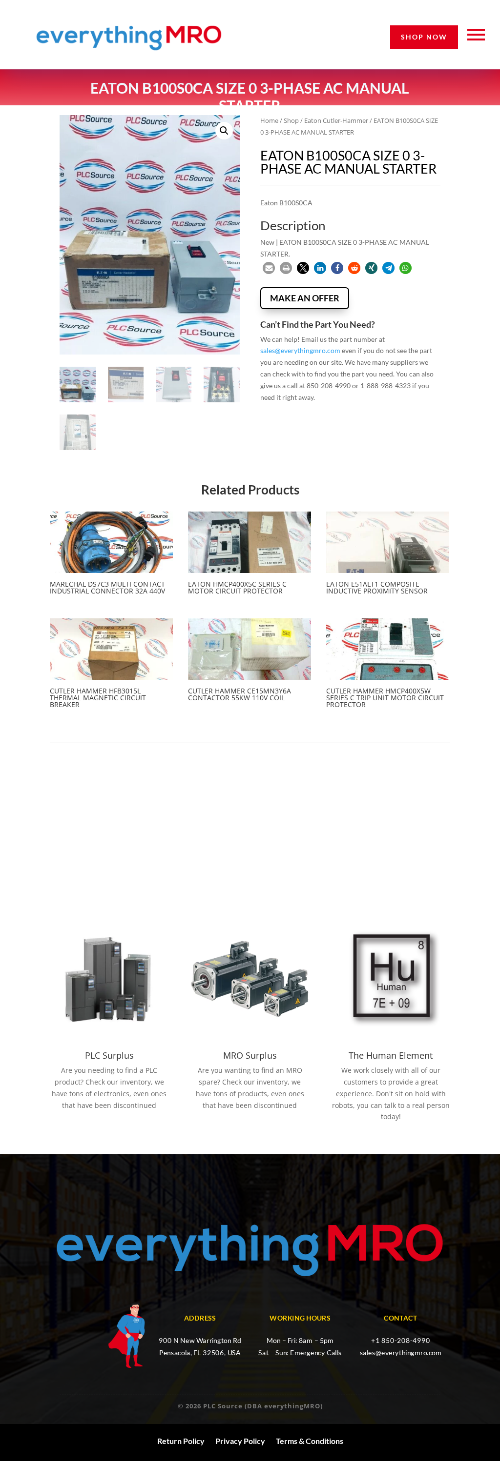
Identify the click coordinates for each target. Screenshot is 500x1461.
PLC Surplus (109, 1055)
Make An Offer (304, 298)
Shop (291, 120)
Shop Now (424, 37)
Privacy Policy (240, 1441)
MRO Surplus (250, 1055)
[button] (224, 130)
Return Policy (181, 1441)
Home (269, 120)
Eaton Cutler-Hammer (336, 120)
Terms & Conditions (309, 1441)
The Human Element (391, 1055)
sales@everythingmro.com (300, 350)
